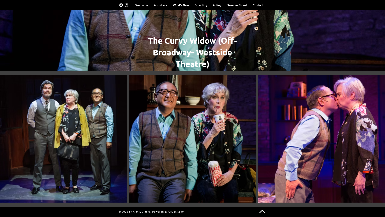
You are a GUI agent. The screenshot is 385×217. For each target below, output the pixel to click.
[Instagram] (126, 5)
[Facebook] (121, 5)
